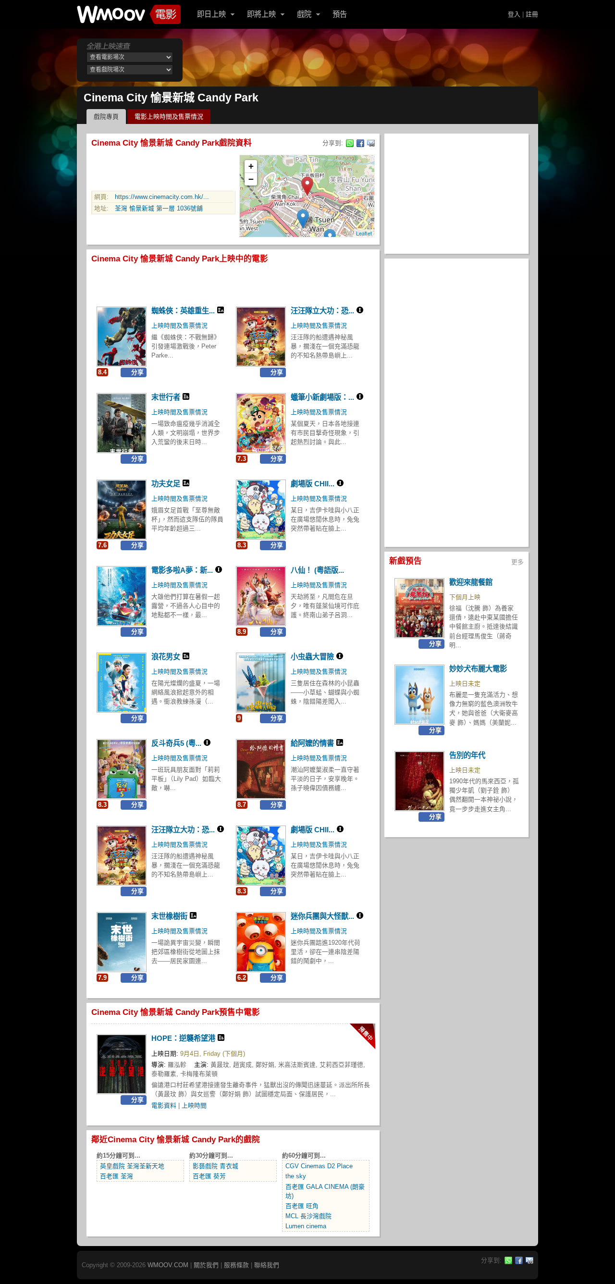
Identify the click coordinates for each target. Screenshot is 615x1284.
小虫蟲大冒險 (312, 657)
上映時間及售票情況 (179, 325)
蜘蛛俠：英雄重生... (183, 311)
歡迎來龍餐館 (470, 582)
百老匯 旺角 (302, 1206)
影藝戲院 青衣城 (215, 1166)
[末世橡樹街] (122, 942)
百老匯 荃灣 (116, 1176)
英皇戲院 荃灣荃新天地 (132, 1166)
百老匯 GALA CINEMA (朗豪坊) (325, 1191)
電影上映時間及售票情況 (169, 116)
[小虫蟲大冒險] (261, 683)
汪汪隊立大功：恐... (322, 311)
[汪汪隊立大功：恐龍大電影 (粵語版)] (261, 337)
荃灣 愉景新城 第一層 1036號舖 (159, 208)
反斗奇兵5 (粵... (176, 743)
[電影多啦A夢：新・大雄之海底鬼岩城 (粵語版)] (122, 596)
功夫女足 (165, 484)
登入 (514, 14)
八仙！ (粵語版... (317, 570)
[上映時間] (362, 1036)
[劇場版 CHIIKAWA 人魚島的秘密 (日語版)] (261, 856)
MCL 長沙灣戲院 (308, 1216)
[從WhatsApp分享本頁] (350, 143)
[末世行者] (122, 423)
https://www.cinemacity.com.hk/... (162, 196)
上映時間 (194, 1105)
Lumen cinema (305, 1226)
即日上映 (211, 14)
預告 (339, 14)
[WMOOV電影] (129, 14)
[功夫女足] (122, 510)
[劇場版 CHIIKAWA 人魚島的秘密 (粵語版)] (261, 510)
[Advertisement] (362, 60)
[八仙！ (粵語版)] (261, 596)
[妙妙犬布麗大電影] (419, 695)
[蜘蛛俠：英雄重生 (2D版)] (122, 337)
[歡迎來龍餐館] (419, 608)
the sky (295, 1176)
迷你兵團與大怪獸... (322, 916)
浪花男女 (165, 657)
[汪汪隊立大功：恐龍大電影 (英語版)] (122, 856)
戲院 (304, 14)
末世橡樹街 (169, 916)
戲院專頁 (106, 116)
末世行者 (165, 397)
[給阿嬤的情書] (261, 769)
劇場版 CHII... (312, 484)
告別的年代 (467, 755)
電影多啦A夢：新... (182, 570)
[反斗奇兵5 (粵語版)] (122, 769)
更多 (517, 562)
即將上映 (261, 14)
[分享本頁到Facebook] (360, 143)
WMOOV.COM (168, 1265)
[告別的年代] (419, 781)
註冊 (532, 14)
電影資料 (163, 1105)
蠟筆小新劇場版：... (322, 397)
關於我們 (206, 1265)
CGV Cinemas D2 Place (319, 1166)
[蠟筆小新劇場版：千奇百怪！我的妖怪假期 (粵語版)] (261, 423)
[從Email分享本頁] (371, 143)
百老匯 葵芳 (209, 1176)
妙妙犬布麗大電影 (478, 669)
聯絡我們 (266, 1265)
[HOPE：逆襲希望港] (122, 1064)
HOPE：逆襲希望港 (183, 1038)
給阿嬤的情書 (312, 743)
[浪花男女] (122, 683)
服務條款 (236, 1265)
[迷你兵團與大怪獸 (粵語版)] (261, 942)
